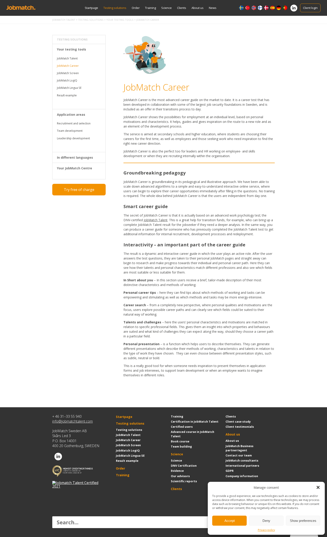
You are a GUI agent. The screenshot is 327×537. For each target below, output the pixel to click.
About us (198, 8)
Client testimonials (240, 427)
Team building (181, 446)
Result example (67, 95)
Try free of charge (79, 189)
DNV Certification (184, 466)
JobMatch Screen (68, 73)
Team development (70, 131)
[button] (318, 487)
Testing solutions (114, 8)
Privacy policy (266, 530)
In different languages (75, 157)
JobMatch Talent (67, 58)
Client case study (238, 421)
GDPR (230, 471)
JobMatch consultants (242, 460)
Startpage (91, 8)
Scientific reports (184, 481)
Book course (180, 441)
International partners (242, 466)
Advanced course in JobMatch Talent (192, 434)
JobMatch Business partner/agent (239, 448)
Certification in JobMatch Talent (194, 421)
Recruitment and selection (74, 123)
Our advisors (180, 476)
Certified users (182, 427)
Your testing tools (71, 49)
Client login (310, 8)
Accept (229, 521)
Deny (266, 521)
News (212, 8)
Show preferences (303, 521)
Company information (242, 476)
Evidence (177, 471)
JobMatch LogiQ (67, 80)
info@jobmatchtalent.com (72, 421)
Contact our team (239, 455)
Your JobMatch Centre (74, 168)
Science (166, 8)
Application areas (71, 114)
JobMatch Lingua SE (69, 88)
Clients (181, 8)
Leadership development (73, 138)
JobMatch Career (68, 66)
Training (150, 8)
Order (136, 8)
